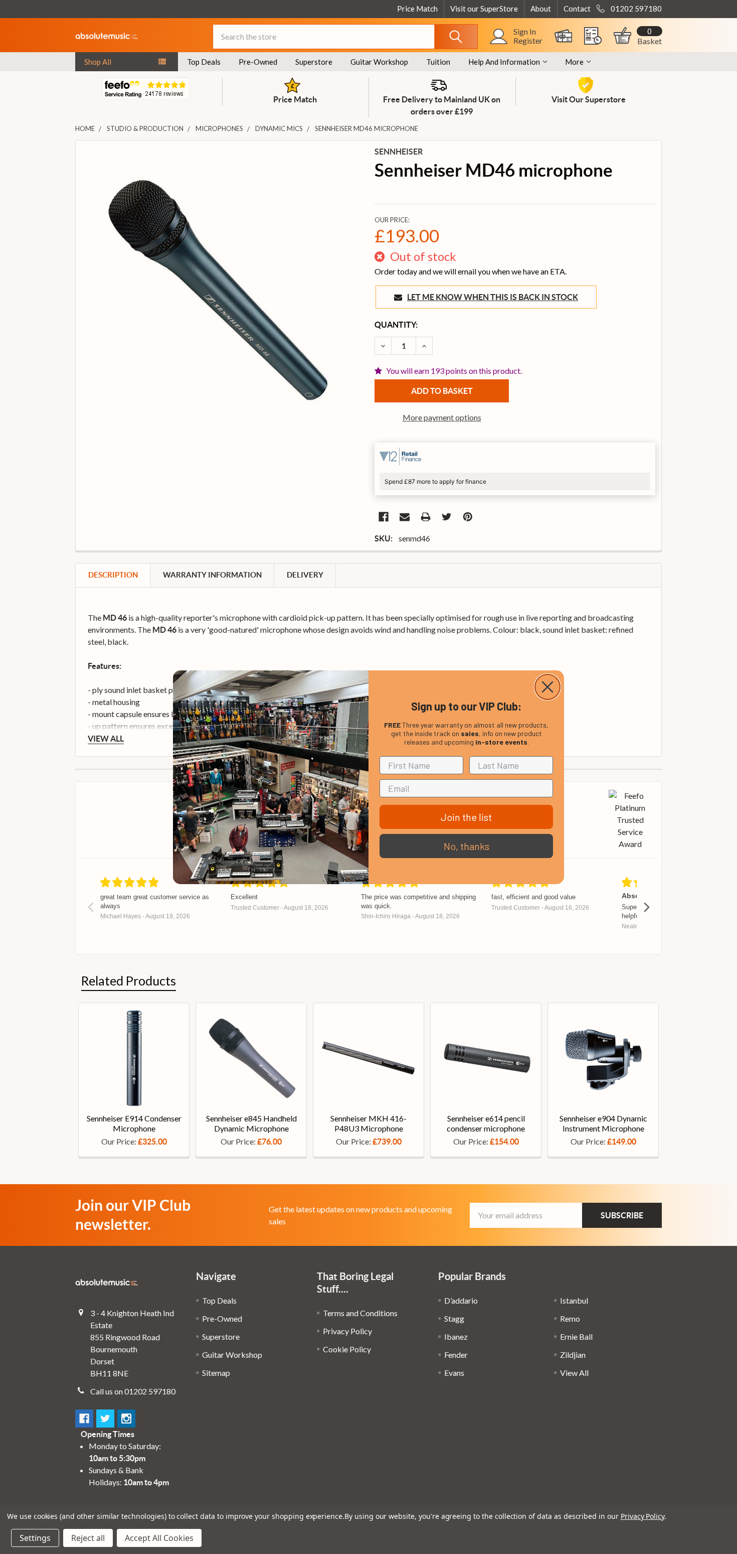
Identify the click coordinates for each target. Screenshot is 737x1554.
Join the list (466, 817)
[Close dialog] (547, 686)
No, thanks (466, 846)
